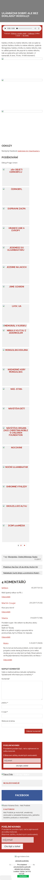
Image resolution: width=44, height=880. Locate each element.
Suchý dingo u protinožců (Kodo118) (27, 573)
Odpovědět (6, 597)
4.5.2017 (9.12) (36, 588)
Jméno (5, 703)
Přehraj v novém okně (18, 33)
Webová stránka (8, 721)
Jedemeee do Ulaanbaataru (29, 151)
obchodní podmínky (22, 861)
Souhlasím (23, 876)
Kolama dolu (10, 2)
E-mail (5, 712)
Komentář (6, 679)
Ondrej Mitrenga (25, 557)
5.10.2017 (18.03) (35, 643)
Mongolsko (12, 557)
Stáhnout (31, 33)
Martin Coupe (8, 603)
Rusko (34, 557)
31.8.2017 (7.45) (36, 618)
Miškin (5, 588)
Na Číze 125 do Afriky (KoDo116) (25, 567)
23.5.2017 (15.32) (35, 603)
